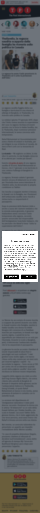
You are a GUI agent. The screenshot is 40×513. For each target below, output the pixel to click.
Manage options (11, 277)
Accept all (28, 277)
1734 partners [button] (16, 246)
